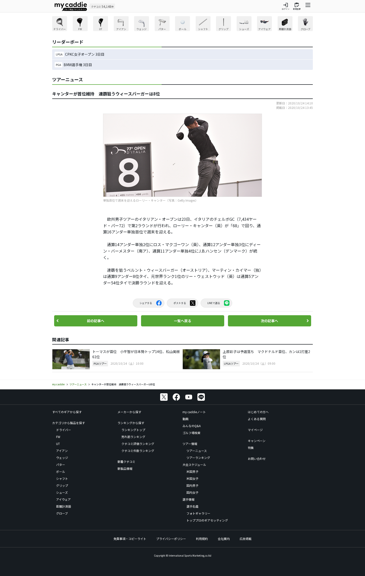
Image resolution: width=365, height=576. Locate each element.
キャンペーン (256, 441)
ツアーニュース (196, 450)
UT (58, 444)
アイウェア (63, 499)
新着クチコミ (126, 461)
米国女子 (192, 478)
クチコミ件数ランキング (137, 450)
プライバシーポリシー (171, 538)
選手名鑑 (192, 506)
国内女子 (192, 492)
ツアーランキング (198, 457)
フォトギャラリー (198, 513)
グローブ (62, 513)
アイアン (62, 450)
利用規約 (202, 538)
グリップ (62, 485)
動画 (185, 419)
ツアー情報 (189, 444)
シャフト (62, 478)
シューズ (62, 492)
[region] (182, 24)
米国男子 (192, 471)
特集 (251, 447)
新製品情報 (124, 468)
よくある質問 (257, 419)
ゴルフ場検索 (191, 433)
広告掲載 (246, 538)
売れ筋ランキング (133, 437)
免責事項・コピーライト (129, 538)
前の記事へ (95, 320)
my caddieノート (194, 412)
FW (58, 437)
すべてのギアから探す (67, 412)
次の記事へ (269, 320)
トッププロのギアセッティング (207, 520)
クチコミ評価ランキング (137, 444)
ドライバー (63, 430)
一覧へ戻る (182, 320)
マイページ (255, 430)
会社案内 (224, 538)
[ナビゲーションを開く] (308, 6)
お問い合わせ (257, 458)
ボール (60, 471)
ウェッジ (62, 457)
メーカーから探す (129, 412)
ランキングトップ (133, 430)
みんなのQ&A (191, 426)
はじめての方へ (258, 412)
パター (60, 464)
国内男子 (192, 485)
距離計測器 (63, 506)
